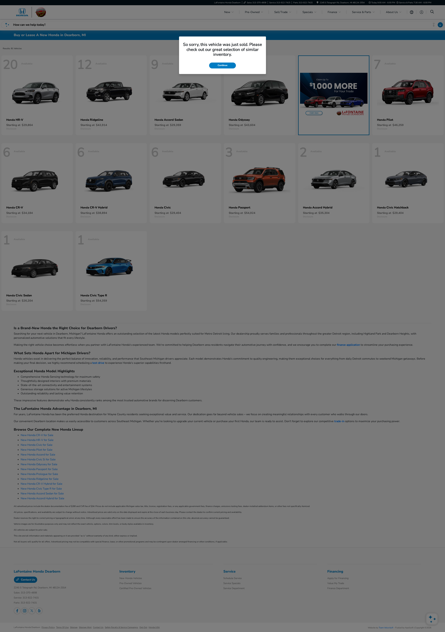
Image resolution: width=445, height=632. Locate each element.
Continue (222, 65)
